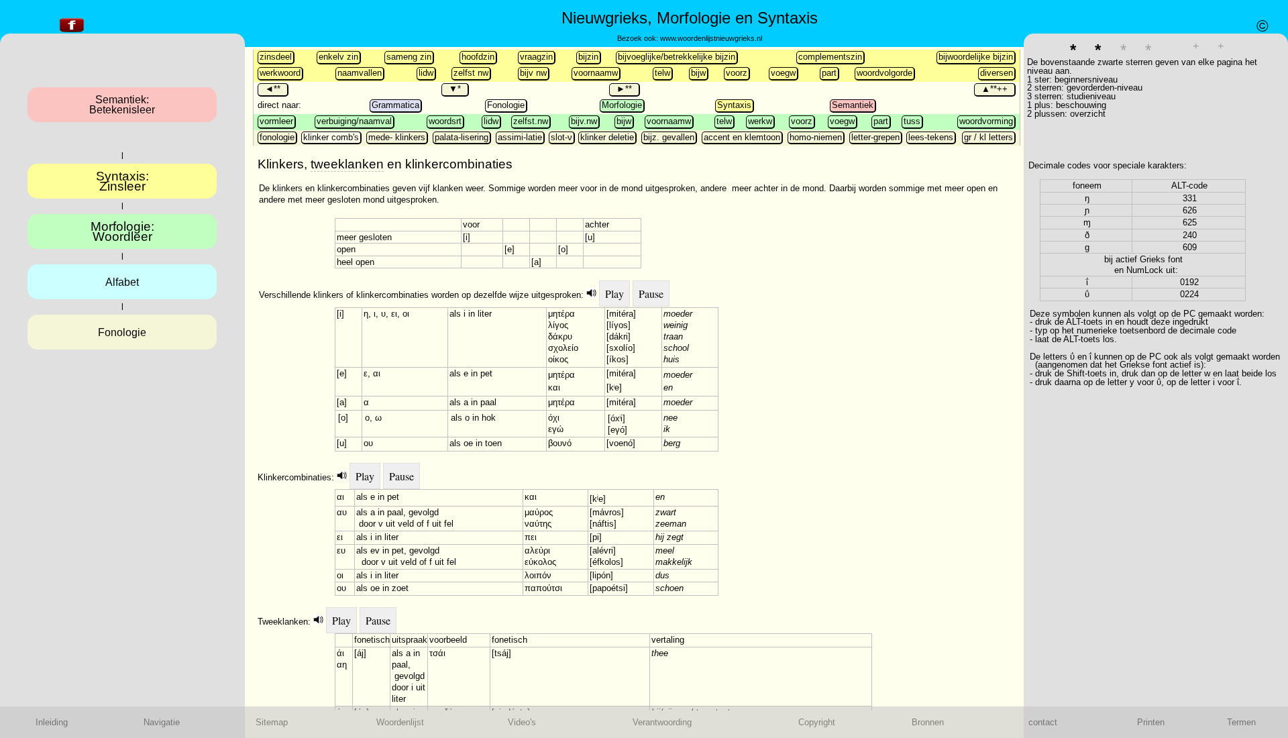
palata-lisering (461, 137)
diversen (996, 73)
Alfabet (122, 282)
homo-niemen (816, 137)
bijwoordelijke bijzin (975, 57)
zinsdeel (276, 57)
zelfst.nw (530, 121)
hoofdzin (478, 57)
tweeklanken (347, 164)
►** (624, 89)
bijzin (588, 57)
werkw (760, 121)
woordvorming (986, 121)
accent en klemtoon (742, 137)
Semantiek (852, 105)
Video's (522, 722)
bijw (698, 73)
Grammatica (395, 105)
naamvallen (359, 73)
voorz (736, 73)
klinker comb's (331, 137)
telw (662, 73)
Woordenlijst (400, 722)
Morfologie (622, 105)
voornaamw (596, 73)
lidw (426, 73)
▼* (454, 89)
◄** (273, 89)
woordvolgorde (884, 73)
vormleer (276, 121)
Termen (1241, 722)
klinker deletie (607, 137)
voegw (783, 73)
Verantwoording (662, 722)
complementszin (830, 57)
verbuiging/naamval (354, 121)
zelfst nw (470, 73)
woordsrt (445, 121)
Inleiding (52, 722)
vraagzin (536, 57)
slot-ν (561, 137)
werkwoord (280, 73)
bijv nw (533, 73)
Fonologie (506, 105)
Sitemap (272, 722)
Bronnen (928, 722)
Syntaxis (734, 105)
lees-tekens (930, 137)
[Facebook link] (72, 33)
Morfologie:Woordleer (122, 231)
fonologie (277, 137)
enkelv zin (338, 57)
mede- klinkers (396, 137)
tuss (912, 121)
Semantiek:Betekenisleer (122, 104)
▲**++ (994, 89)
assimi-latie (520, 137)
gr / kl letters (988, 137)
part (829, 73)
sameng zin (408, 57)
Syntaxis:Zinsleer (122, 181)
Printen (1151, 722)
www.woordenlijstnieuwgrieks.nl (711, 38)
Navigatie (162, 722)
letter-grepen (875, 137)
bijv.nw (584, 121)
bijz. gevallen (668, 137)
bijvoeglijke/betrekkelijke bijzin (676, 57)
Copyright (816, 722)
